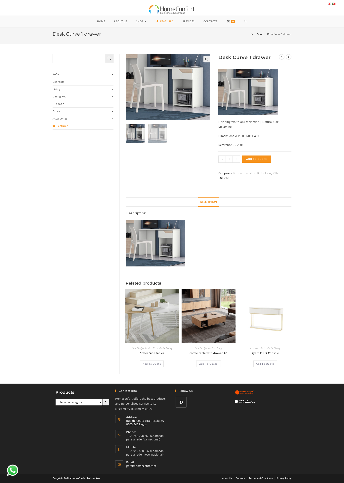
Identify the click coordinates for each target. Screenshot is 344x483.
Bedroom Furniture (244, 173)
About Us (227, 478)
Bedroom (58, 82)
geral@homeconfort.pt (141, 466)
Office (276, 173)
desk (226, 177)
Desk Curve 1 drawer (279, 34)
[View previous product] (281, 57)
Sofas (56, 74)
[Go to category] (105, 402)
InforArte (95, 478)
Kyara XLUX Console (265, 353)
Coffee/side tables (152, 353)
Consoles (254, 348)
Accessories (60, 118)
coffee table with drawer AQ (209, 353)
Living (268, 173)
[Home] (252, 34)
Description (208, 202)
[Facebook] (181, 402)
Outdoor (58, 104)
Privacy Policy (284, 478)
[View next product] (288, 57)
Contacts (240, 478)
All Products (159, 348)
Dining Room (61, 96)
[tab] (208, 202)
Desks (260, 173)
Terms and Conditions (261, 478)
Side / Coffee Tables (141, 348)
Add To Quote (256, 159)
